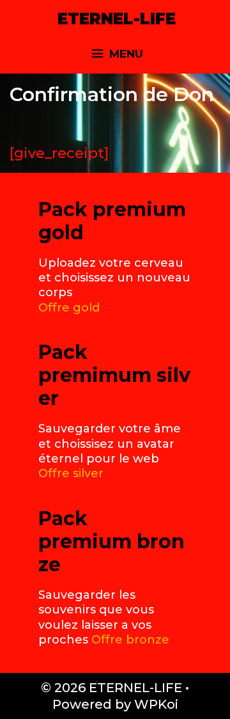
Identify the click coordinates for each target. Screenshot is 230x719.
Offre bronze (130, 640)
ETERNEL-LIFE (116, 18)
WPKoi (156, 704)
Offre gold (69, 308)
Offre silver (70, 473)
